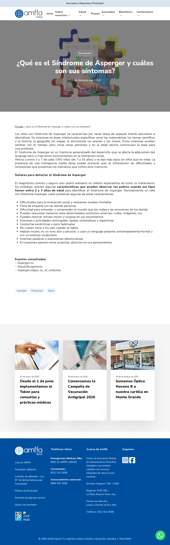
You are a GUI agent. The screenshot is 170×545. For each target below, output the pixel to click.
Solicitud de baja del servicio (30, 497)
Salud (51, 290)
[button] (160, 535)
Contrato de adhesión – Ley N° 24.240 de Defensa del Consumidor (29, 480)
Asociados (72, 3)
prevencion (37, 290)
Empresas (85, 3)
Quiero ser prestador (26, 504)
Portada (19, 126)
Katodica (111, 538)
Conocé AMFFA (23, 462)
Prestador (98, 3)
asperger (21, 290)
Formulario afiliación (25, 469)
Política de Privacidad (26, 490)
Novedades (85, 53)
